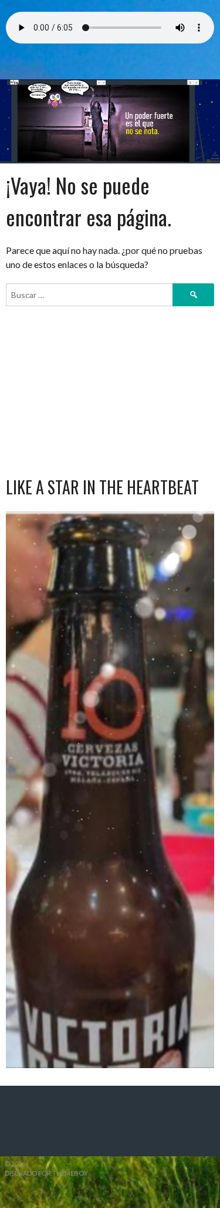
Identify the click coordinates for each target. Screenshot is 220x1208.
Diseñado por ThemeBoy (46, 1173)
